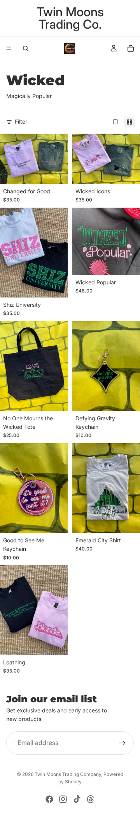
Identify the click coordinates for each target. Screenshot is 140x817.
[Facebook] (49, 799)
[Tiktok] (77, 799)
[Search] (25, 48)
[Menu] (9, 48)
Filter (21, 121)
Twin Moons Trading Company (68, 774)
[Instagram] (63, 799)
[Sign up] (122, 743)
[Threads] (90, 799)
